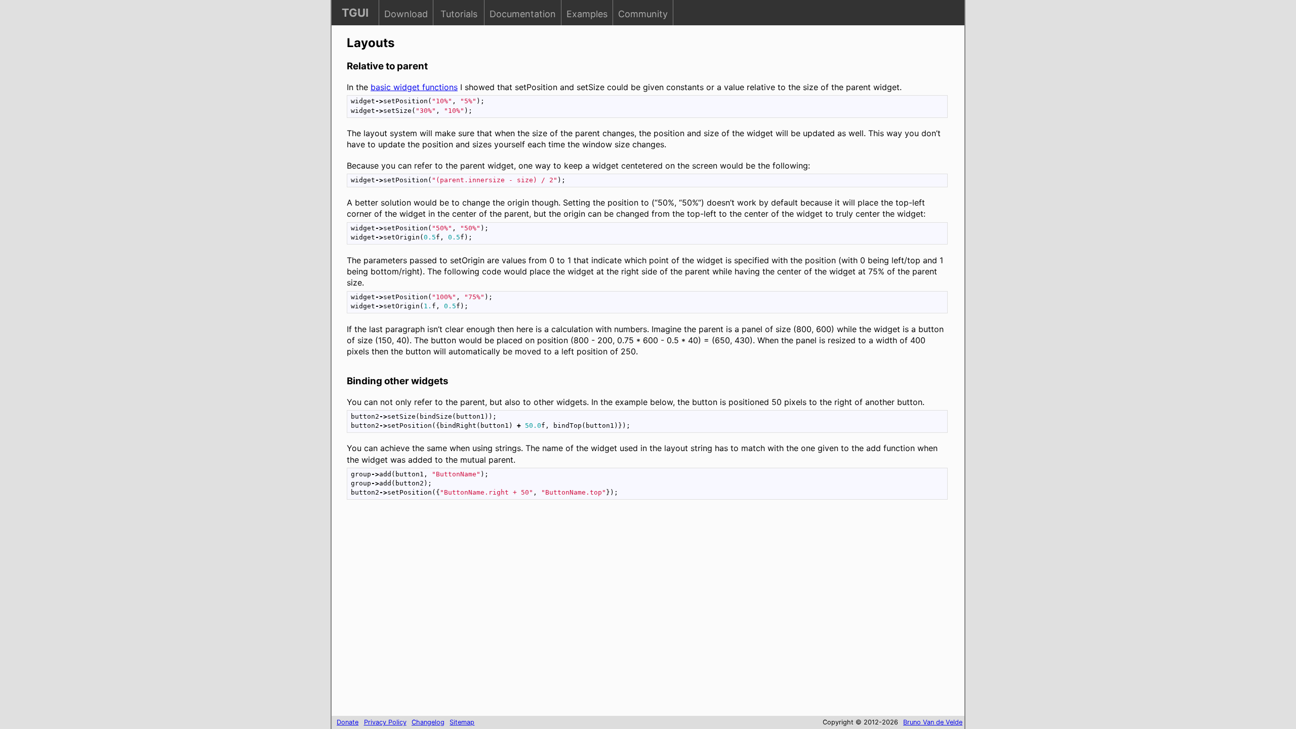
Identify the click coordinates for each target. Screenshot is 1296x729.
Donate (347, 722)
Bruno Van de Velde (932, 722)
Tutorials (458, 14)
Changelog (428, 722)
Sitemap (462, 722)
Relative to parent (387, 66)
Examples (587, 14)
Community (643, 14)
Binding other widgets (398, 381)
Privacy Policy (385, 722)
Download (406, 14)
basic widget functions (414, 87)
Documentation (523, 14)
